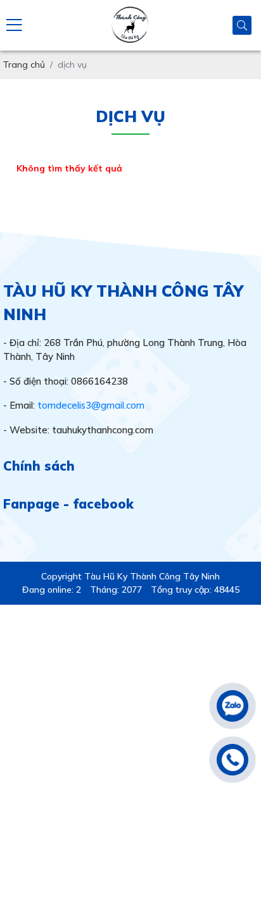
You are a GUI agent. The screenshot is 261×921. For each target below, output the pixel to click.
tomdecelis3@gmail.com (90, 405)
